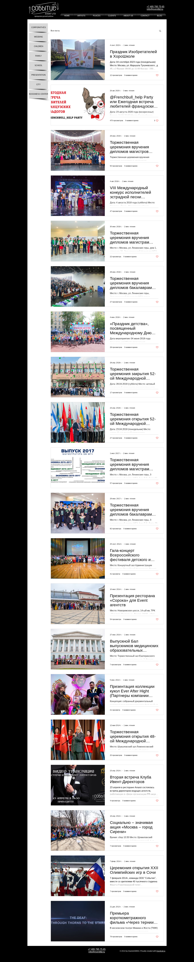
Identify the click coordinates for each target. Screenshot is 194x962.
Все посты (55, 31)
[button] (160, 31)
